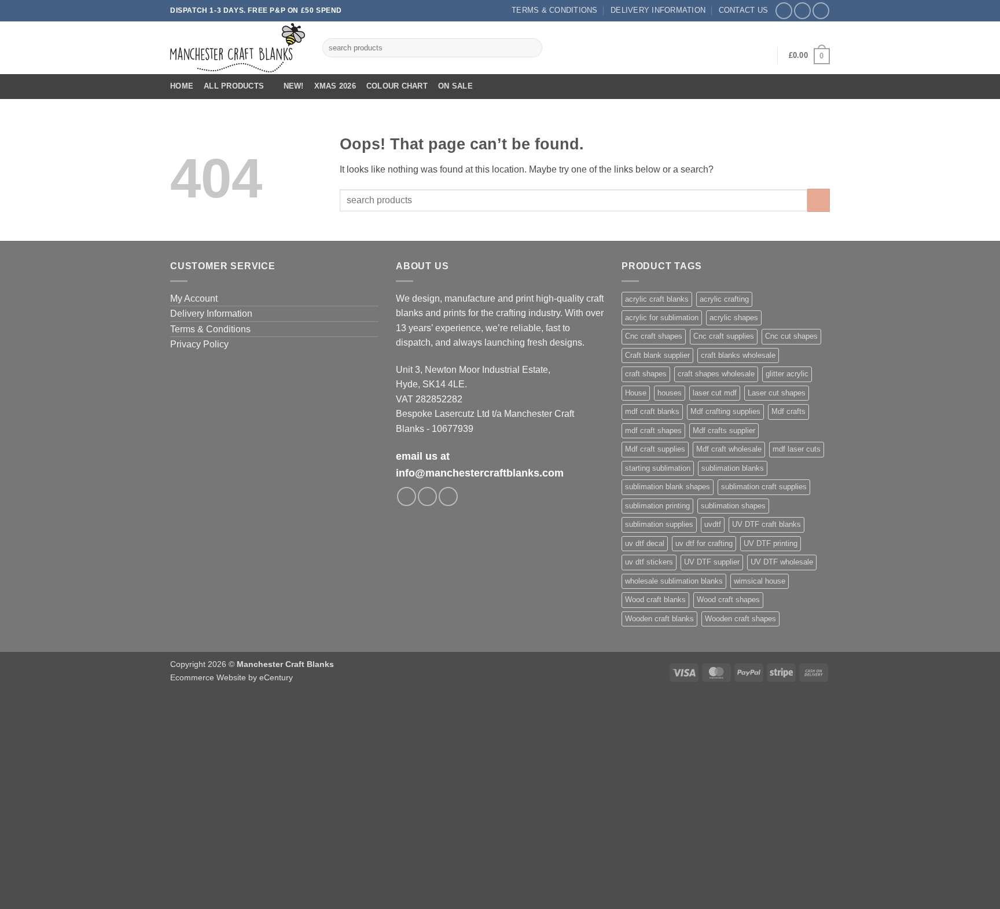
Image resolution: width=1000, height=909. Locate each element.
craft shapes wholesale (716, 373)
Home (181, 86)
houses (669, 392)
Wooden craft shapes (740, 618)
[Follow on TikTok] (820, 10)
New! (294, 86)
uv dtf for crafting (704, 543)
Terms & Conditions (555, 10)
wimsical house (759, 581)
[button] (761, 55)
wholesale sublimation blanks (674, 581)
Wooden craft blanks (659, 618)
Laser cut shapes (777, 392)
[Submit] (531, 48)
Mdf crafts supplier (724, 430)
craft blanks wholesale (738, 355)
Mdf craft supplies (655, 449)
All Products (234, 86)
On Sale (455, 86)
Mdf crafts (788, 411)
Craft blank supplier (657, 355)
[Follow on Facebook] (783, 10)
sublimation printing (657, 505)
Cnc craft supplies (723, 336)
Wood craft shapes (728, 599)
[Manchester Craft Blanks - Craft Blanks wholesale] (237, 47)
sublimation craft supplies (764, 486)
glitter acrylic (787, 373)
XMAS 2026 (335, 86)
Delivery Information (658, 10)
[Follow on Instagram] (802, 10)
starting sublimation (657, 468)
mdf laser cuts (797, 449)
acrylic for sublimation (661, 317)
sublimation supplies (659, 524)
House (635, 392)
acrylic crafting (724, 299)
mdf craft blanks (652, 411)
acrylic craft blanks (657, 299)
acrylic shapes (733, 317)
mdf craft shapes (653, 430)
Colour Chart (397, 86)
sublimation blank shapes (667, 486)
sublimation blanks (732, 468)
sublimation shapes (733, 505)
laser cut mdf (715, 392)
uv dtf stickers (649, 562)
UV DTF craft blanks (766, 524)
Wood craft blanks (655, 599)
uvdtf (712, 524)
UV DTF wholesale (782, 562)
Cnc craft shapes (653, 336)
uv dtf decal (644, 543)
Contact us (744, 10)
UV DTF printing (770, 543)
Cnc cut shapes (791, 336)
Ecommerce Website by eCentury (231, 677)
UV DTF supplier (712, 562)
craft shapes (646, 373)
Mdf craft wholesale (729, 449)
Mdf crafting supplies (725, 411)
